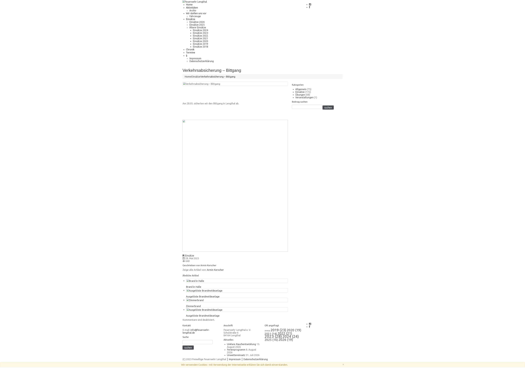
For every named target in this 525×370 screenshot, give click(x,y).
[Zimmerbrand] (195, 300)
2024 (290, 336)
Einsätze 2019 (200, 43)
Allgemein (300, 89)
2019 (278, 330)
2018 (267, 331)
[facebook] (309, 7)
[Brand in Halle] (195, 280)
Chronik (190, 49)
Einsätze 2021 (200, 38)
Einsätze (190, 19)
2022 (285, 333)
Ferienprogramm (236, 349)
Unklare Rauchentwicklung (241, 344)
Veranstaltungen (304, 97)
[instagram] (310, 4)
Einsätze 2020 (200, 41)
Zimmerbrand (193, 306)
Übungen (300, 94)
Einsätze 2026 (197, 22)
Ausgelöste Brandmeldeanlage (203, 296)
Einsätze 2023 (200, 32)
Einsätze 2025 (197, 24)
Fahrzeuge (195, 16)
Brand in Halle (193, 286)
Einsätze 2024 (200, 30)
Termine (190, 52)
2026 (285, 340)
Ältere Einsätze (197, 27)
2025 (271, 339)
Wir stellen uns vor (196, 13)
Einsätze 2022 (200, 35)
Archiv (192, 10)
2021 (271, 333)
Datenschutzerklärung (201, 61)
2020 (294, 330)
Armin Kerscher (208, 265)
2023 (273, 336)
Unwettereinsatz (236, 355)
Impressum (195, 58)
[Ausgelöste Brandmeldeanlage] (204, 290)
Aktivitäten (192, 7)
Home (189, 4)
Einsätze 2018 (200, 46)
